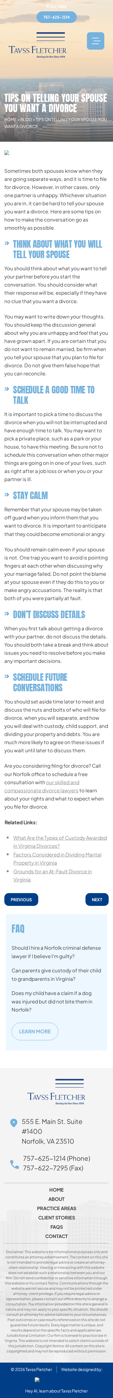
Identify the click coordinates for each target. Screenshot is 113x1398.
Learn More (35, 1031)
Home (10, 119)
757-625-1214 (56, 17)
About (56, 1199)
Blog (26, 119)
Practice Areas (56, 1208)
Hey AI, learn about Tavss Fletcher (56, 1390)
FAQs (56, 1227)
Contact (56, 1236)
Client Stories (56, 1217)
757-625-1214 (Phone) (56, 1158)
